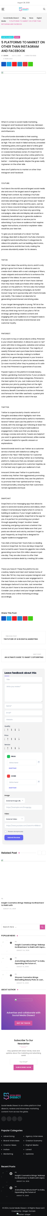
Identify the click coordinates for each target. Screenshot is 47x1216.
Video (6, 814)
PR (2, 899)
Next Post (37, 654)
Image (7, 795)
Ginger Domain (29, 1211)
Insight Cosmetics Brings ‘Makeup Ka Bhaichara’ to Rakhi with (22, 904)
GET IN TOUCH (23, 1023)
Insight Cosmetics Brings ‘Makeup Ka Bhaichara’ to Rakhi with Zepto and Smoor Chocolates (30, 947)
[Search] (44, 9)
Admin (5, 56)
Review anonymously (15, 831)
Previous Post (11, 636)
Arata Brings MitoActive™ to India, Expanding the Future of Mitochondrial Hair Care (30, 963)
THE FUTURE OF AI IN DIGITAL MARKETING (21, 639)
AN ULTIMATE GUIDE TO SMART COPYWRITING (24, 657)
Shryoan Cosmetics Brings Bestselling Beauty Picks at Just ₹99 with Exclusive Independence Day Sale (29, 981)
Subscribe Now (23, 1067)
